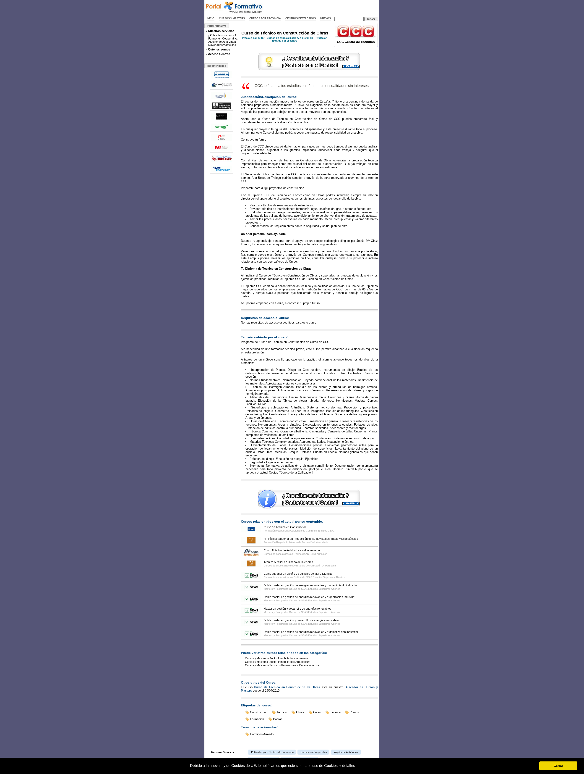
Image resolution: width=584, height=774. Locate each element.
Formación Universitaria (315, 542)
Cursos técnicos (309, 665)
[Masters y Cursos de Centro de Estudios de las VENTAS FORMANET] (221, 162)
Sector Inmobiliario (281, 658)
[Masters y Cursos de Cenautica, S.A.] (221, 99)
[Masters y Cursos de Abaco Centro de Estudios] (221, 78)
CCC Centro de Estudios (356, 42)
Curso (317, 712)
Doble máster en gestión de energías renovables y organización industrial (309, 597)
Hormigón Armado (262, 734)
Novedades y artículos (222, 45)
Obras (300, 712)
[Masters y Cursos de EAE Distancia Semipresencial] (221, 141)
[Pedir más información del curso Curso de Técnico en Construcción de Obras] (309, 70)
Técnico (281, 712)
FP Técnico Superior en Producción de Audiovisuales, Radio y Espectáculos (311, 538)
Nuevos (325, 18)
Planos (354, 712)
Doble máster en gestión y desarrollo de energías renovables (301, 620)
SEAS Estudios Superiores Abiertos (325, 577)
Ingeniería (302, 658)
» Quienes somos (218, 49)
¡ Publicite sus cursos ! (222, 35)
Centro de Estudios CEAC (320, 530)
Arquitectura (302, 661)
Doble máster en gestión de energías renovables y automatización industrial (311, 632)
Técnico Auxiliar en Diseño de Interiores (288, 562)
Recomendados (216, 65)
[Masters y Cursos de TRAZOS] (221, 120)
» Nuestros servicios (220, 31)
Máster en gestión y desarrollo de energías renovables (297, 608)
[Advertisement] (325, 7)
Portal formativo (216, 25)
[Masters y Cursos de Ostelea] (221, 152)
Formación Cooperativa (222, 38)
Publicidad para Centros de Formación (272, 752)
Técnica (335, 712)
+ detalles (347, 766)
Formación (257, 719)
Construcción (258, 712)
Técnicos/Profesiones (282, 665)
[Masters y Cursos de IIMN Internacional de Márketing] (221, 110)
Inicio (210, 18)
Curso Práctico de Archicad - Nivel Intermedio (292, 550)
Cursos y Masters (232, 18)
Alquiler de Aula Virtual (222, 41)
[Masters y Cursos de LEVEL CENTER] (221, 89)
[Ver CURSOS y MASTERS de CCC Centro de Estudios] (355, 37)
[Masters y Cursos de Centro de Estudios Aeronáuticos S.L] (221, 173)
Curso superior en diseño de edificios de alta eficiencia (298, 573)
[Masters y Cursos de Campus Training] (221, 131)
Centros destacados (300, 18)
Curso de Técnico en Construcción (285, 527)
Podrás (277, 719)
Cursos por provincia (265, 18)
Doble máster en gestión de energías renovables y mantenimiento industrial (310, 585)
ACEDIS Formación (316, 554)
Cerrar (558, 766)
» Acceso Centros (218, 54)
